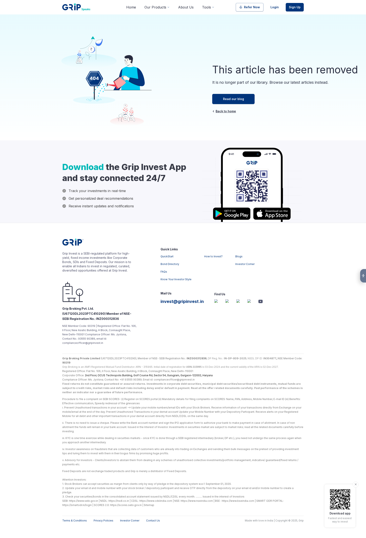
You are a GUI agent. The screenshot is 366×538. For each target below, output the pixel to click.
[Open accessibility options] (363, 276)
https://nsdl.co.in (118, 500)
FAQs (164, 271)
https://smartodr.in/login (77, 505)
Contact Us (153, 520)
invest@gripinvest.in (182, 301)
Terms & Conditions (74, 520)
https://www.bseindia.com (238, 500)
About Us (186, 7)
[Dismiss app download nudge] (356, 485)
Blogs (239, 256)
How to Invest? (213, 256)
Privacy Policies (103, 520)
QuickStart (167, 256)
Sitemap (149, 505)
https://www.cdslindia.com (155, 500)
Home (131, 7)
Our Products (155, 7)
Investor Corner (245, 264)
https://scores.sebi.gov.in (126, 505)
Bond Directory (170, 264)
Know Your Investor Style (176, 279)
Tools (206, 7)
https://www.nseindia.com (197, 500)
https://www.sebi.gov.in (83, 500)
